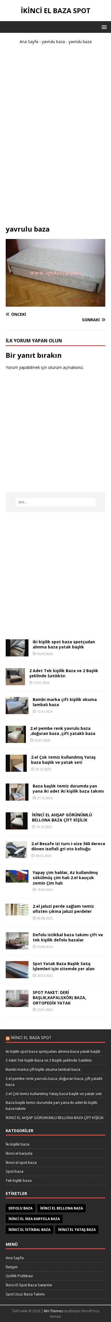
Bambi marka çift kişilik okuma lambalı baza (65, 702)
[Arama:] (55, 502)
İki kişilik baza (17, 1144)
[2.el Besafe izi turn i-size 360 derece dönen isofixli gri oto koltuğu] (16, 855)
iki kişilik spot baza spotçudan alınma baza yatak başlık (64, 644)
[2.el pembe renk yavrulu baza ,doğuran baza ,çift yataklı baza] (16, 739)
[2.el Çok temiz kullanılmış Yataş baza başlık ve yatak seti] (16, 768)
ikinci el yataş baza (77, 1229)
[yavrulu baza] (55, 303)
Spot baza (14, 1171)
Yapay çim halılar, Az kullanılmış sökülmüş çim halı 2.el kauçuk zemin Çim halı (65, 877)
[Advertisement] (55, 137)
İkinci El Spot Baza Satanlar (29, 1284)
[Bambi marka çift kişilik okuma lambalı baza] (17, 711)
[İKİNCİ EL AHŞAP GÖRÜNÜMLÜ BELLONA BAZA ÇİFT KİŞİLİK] (17, 826)
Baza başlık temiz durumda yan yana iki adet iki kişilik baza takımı (68, 788)
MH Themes (53, 1311)
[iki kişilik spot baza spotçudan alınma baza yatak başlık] (17, 653)
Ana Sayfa (29, 41)
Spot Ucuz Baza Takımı (25, 1294)
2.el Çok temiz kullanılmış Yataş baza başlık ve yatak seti (63, 759)
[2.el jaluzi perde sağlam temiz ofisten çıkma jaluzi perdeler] (17, 912)
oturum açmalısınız (65, 367)
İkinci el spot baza (21, 1162)
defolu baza (20, 1208)
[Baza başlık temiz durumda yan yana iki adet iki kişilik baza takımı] (17, 797)
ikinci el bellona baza (61, 1208)
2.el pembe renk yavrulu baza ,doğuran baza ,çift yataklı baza (62, 731)
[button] (103, 27)
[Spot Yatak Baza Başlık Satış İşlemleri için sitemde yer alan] (17, 975)
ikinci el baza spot (31, 1037)
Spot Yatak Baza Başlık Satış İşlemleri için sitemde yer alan (63, 966)
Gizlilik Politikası (19, 1275)
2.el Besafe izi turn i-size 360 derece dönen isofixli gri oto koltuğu (68, 846)
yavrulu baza (53, 41)
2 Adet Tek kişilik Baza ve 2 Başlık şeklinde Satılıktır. (63, 673)
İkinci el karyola (19, 1153)
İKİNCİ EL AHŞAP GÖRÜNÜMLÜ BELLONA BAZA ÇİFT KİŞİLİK (62, 817)
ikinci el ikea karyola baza (34, 1218)
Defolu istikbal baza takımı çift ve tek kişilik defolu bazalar (68, 937)
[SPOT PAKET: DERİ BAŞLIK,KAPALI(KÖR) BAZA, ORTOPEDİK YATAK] (17, 1003)
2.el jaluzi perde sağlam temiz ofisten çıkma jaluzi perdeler (63, 908)
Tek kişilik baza (19, 1180)
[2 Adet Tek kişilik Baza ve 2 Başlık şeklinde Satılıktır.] (15, 682)
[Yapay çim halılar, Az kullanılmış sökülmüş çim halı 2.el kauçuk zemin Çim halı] (17, 879)
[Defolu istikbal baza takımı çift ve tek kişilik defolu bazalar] (17, 946)
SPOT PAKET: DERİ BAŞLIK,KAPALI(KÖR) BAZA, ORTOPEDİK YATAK (59, 997)
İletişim (12, 1266)
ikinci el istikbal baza (29, 1229)
